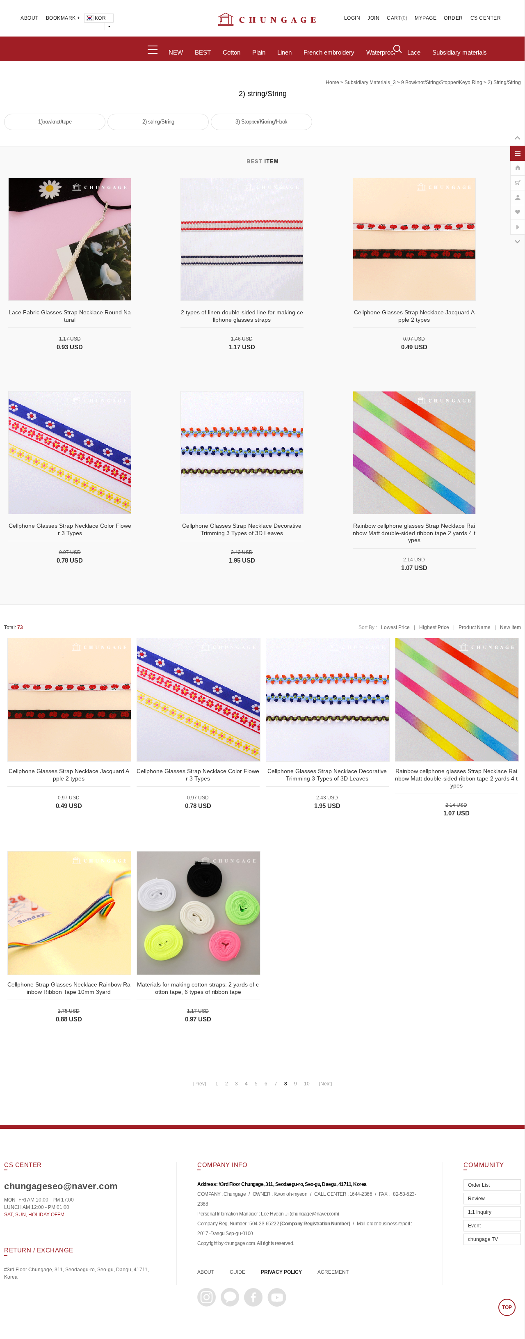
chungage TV (483, 1239)
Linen (284, 52)
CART (394, 18)
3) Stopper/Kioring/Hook (261, 122)
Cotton (231, 52)
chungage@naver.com (314, 1214)
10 (307, 1084)
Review (476, 1199)
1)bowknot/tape (54, 122)
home (332, 82)
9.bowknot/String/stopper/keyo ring (441, 82)
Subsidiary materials (459, 52)
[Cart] (518, 178)
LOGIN (352, 18)
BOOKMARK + (63, 18)
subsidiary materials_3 (370, 82)
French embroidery (329, 52)
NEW (176, 52)
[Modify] (518, 193)
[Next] (325, 1084)
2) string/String (504, 82)
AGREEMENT (333, 1272)
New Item (510, 627)
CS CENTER (485, 18)
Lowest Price (395, 627)
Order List (479, 1185)
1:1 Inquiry (479, 1212)
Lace (413, 52)
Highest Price (434, 627)
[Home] (518, 164)
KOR (100, 18)
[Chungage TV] (518, 223)
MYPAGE (425, 18)
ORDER (453, 18)
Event (474, 1226)
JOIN (373, 18)
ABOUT (30, 18)
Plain (258, 52)
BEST (203, 52)
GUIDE (237, 1272)
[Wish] (518, 208)
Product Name (475, 627)
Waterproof (380, 52)
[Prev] (199, 1084)
